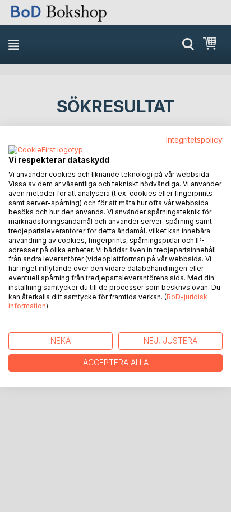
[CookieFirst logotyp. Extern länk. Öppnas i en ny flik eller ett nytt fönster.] (45, 150)
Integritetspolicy (194, 139)
